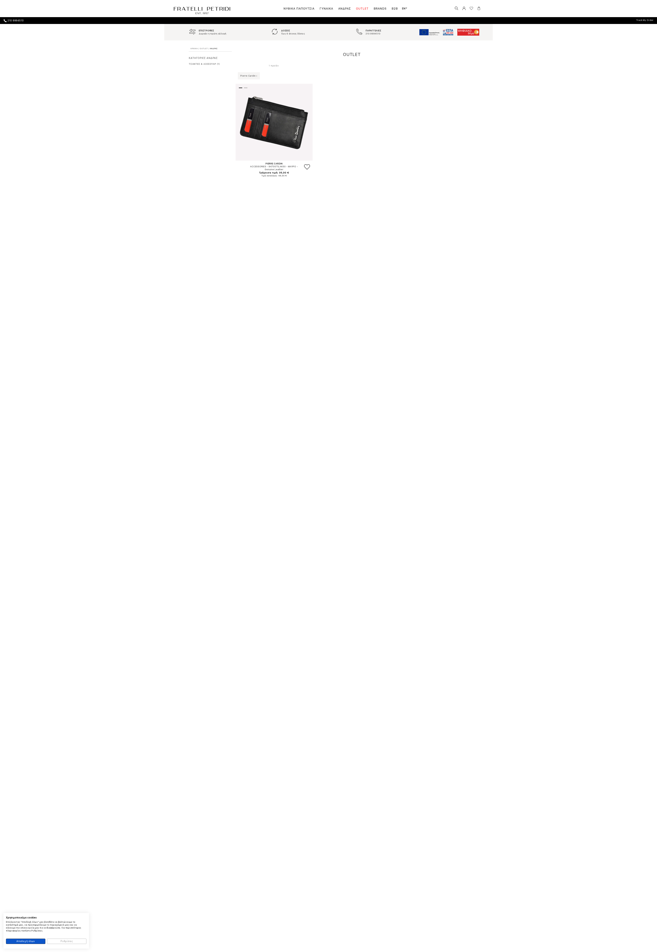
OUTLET (362, 8)
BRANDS (380, 8)
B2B (395, 8)
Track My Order (645, 20)
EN (403, 8)
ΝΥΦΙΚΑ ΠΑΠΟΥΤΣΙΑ (299, 8)
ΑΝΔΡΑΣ (344, 8)
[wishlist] (468, 8)
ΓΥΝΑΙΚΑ (326, 8)
